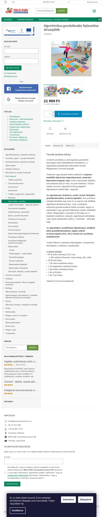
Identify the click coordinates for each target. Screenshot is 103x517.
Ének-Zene (10, 326)
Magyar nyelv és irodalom (16, 315)
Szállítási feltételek (17, 122)
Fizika (7, 308)
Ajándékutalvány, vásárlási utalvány (20, 155)
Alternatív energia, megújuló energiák (21, 305)
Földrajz (8, 279)
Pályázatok (14, 129)
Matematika (13, 246)
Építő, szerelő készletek (18, 216)
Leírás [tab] (47, 145)
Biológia (8, 288)
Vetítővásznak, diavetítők (18, 212)
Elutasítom (68, 499)
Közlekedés (13, 223)
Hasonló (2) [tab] (58, 145)
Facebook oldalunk (16, 433)
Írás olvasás (13, 226)
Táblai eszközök (15, 180)
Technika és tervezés (17, 219)
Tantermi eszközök (13, 275)
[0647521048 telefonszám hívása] (8, 2)
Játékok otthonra (12, 169)
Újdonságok (10, 165)
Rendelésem (49, 2)
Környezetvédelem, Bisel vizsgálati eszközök (20, 283)
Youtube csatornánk (16, 441)
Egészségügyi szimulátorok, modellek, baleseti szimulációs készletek (21, 296)
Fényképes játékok (16, 237)
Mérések (12, 198)
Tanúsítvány (15, 135)
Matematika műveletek (18, 268)
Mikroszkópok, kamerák (15, 292)
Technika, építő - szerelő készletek (20, 158)
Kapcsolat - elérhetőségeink (21, 119)
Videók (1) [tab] (70, 145)
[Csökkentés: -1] (53, 115)
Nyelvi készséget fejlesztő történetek (23, 233)
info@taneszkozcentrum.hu (19, 421)
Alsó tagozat (10, 176)
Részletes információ (52, 121)
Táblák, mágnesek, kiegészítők (21, 194)
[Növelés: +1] (53, 112)
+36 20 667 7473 (15, 429)
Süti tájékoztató (16, 132)
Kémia (8, 301)
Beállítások (17, 510)
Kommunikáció (14, 230)
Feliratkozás (12, 484)
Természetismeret (15, 183)
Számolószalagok (16, 257)
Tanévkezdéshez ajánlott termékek (20, 162)
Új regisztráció (10, 73)
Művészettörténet (12, 322)
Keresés (61, 10)
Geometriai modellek (17, 208)
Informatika (10, 319)
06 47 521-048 (14, 425)
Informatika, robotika (17, 201)
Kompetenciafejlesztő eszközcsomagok (17, 242)
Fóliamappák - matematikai (20, 253)
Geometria (12, 190)
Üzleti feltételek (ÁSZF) (19, 124)
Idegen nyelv (10, 330)
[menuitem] (8, 19)
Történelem (10, 333)
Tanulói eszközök (16, 261)
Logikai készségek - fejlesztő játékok (23, 205)
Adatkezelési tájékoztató (20, 127)
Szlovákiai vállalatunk (18, 140)
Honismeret (13, 187)
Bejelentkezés (12, 68)
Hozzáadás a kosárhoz (70, 114)
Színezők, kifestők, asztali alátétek (22, 271)
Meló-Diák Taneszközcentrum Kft (22, 437)
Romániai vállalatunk (18, 137)
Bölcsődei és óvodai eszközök (18, 172)
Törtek (11, 250)
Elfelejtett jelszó (10, 76)
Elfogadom (85, 499)
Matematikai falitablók (18, 264)
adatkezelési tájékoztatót (18, 475)
